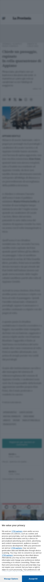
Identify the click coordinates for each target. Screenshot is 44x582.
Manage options (11, 579)
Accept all (33, 579)
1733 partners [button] (16, 531)
